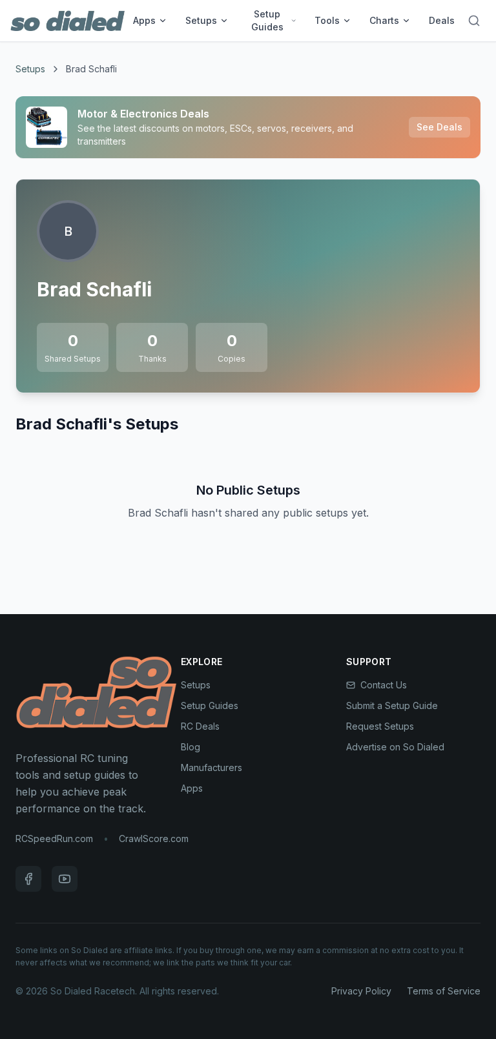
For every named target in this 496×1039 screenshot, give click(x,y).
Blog (190, 746)
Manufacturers (211, 767)
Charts (384, 20)
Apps (144, 20)
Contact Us (383, 684)
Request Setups (380, 726)
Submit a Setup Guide (392, 705)
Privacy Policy (361, 990)
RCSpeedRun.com (54, 838)
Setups (201, 20)
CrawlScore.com (154, 838)
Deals (442, 20)
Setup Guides (267, 20)
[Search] (474, 20)
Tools (327, 20)
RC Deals (200, 726)
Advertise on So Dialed (395, 746)
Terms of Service (443, 990)
